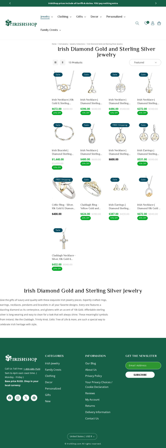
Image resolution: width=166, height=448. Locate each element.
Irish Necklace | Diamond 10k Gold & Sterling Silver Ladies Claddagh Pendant (149, 206)
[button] (47, 16)
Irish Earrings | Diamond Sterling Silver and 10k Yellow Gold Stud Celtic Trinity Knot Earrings (121, 206)
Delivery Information (97, 412)
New (47, 401)
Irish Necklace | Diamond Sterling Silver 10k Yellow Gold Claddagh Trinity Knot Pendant (92, 152)
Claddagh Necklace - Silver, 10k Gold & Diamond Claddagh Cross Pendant (64, 257)
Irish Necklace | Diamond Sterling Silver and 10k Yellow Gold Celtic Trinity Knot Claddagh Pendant (149, 101)
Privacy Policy (93, 376)
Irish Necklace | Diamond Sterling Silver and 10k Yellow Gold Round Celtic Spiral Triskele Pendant (120, 152)
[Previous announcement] (10, 3)
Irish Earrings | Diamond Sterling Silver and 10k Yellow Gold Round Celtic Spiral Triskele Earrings (149, 152)
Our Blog (90, 363)
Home (54, 44)
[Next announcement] (156, 3)
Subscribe (140, 374)
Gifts (48, 395)
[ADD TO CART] (73, 83)
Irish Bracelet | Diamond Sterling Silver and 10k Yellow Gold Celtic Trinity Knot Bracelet (63, 152)
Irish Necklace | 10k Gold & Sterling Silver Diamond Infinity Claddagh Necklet (63, 101)
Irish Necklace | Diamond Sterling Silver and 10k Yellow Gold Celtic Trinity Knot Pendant (92, 101)
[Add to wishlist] (73, 75)
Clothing (50, 376)
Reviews (90, 393)
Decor (49, 382)
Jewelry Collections (77, 44)
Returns (90, 406)
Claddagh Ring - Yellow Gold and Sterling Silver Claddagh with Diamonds (89, 206)
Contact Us (92, 418)
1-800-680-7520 (32, 368)
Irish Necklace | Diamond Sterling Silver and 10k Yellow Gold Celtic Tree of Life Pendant (120, 101)
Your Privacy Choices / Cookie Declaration (98, 384)
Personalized (53, 388)
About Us (91, 369)
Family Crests (53, 369)
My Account (92, 399)
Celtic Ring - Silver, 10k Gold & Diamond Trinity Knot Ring (63, 206)
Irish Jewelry (63, 44)
